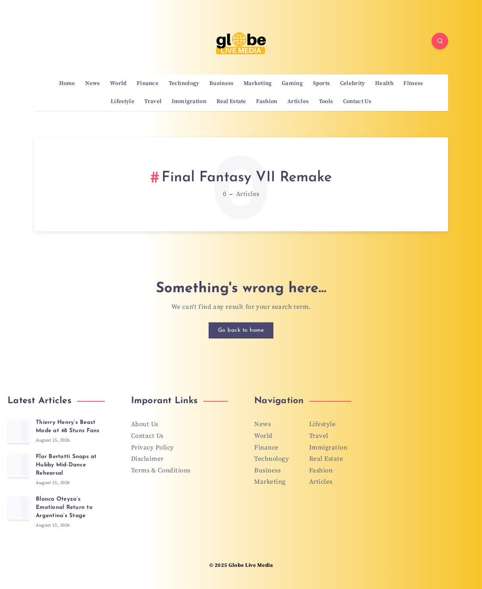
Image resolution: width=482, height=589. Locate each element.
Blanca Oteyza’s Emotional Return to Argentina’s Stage (64, 507)
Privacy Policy (152, 447)
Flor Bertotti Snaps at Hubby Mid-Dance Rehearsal (66, 465)
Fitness (413, 83)
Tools (326, 101)
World (118, 83)
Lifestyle (122, 101)
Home (67, 83)
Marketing (258, 83)
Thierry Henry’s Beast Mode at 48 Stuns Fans (67, 427)
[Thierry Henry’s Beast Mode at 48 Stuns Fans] (19, 431)
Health (384, 83)
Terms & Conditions (161, 470)
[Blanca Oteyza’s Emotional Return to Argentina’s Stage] (19, 508)
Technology (184, 83)
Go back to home (241, 330)
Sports (321, 83)
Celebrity (352, 83)
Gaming (292, 83)
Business (221, 83)
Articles (298, 101)
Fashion (266, 101)
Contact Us (357, 101)
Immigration (189, 101)
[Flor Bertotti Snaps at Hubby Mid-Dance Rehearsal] (19, 465)
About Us (144, 424)
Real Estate (231, 101)
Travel (153, 101)
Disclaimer (147, 459)
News (92, 83)
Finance (148, 83)
